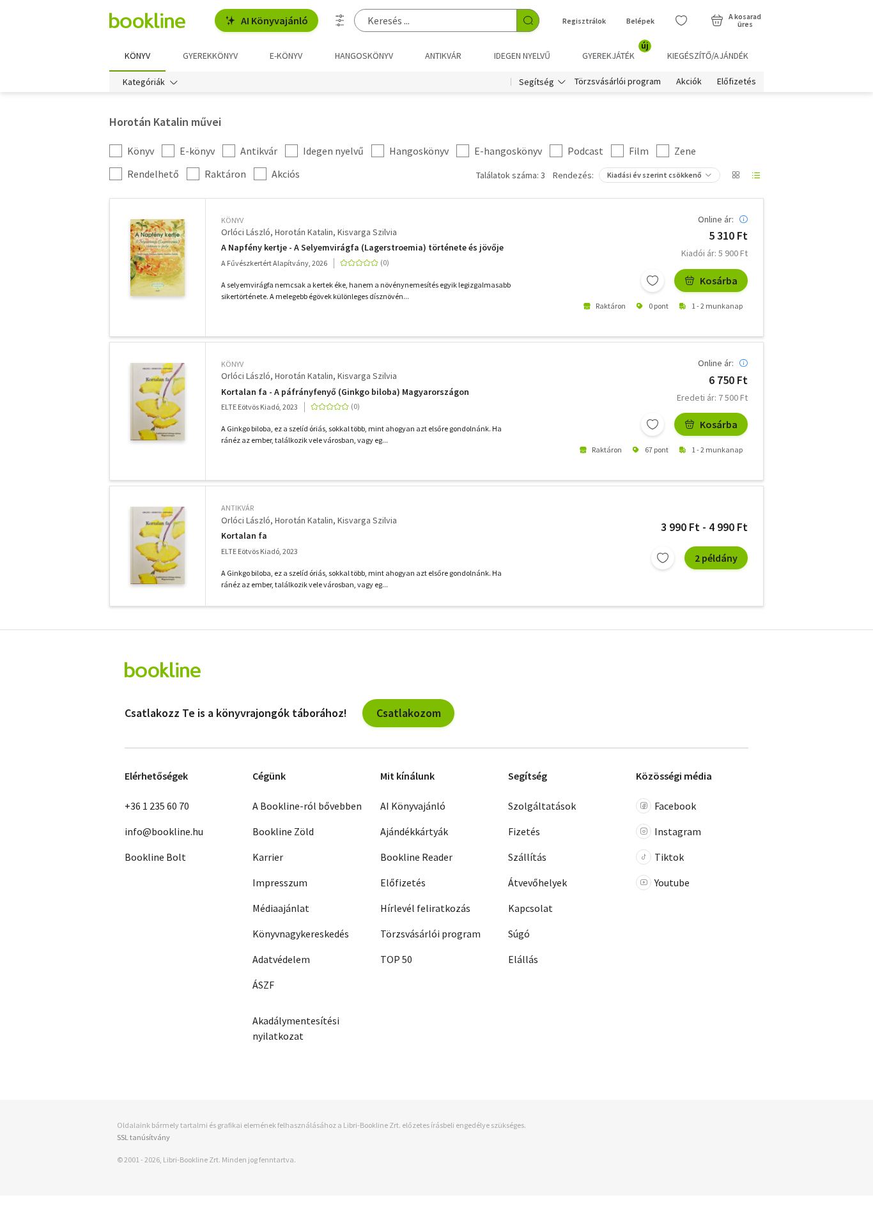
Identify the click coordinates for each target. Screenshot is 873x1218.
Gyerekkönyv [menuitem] (210, 55)
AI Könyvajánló (274, 20)
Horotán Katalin (304, 232)
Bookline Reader (416, 857)
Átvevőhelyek (537, 882)
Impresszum (279, 882)
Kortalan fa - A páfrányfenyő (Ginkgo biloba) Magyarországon (345, 392)
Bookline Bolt (155, 857)
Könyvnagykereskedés (300, 933)
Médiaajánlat (280, 908)
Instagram (677, 831)
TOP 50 (396, 959)
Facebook (675, 805)
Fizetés (524, 831)
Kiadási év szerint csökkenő (654, 175)
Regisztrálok (584, 21)
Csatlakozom (408, 712)
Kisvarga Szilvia (367, 232)
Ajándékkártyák (414, 831)
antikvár (237, 508)
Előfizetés (736, 82)
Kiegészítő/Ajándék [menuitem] (707, 55)
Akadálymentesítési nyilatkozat (295, 1028)
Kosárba (719, 280)
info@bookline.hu (164, 831)
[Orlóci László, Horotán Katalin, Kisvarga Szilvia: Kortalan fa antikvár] (157, 545)
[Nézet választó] (735, 175)
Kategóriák (144, 82)
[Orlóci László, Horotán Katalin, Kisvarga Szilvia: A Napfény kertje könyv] (157, 257)
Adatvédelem (281, 959)
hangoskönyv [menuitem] (364, 55)
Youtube (672, 882)
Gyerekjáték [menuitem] (615, 51)
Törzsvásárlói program (618, 82)
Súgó (519, 933)
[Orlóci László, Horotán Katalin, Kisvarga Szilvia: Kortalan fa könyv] (157, 401)
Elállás (523, 959)
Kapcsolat (530, 908)
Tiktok (669, 857)
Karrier (267, 857)
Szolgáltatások (542, 805)
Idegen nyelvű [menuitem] (522, 55)
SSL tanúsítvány (143, 1137)
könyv (232, 220)
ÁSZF (263, 984)
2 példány (716, 557)
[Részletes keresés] (340, 20)
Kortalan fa (244, 535)
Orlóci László (245, 232)
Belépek (640, 21)
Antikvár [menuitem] (443, 55)
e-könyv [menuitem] (286, 55)
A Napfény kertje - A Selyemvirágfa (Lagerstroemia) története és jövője (362, 247)
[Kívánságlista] (681, 20)
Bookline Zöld (283, 831)
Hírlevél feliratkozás (425, 908)
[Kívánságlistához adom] (652, 280)
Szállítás (527, 857)
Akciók (689, 82)
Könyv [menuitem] (137, 55)
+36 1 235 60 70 (157, 805)
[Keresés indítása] (527, 20)
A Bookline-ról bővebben (307, 805)
